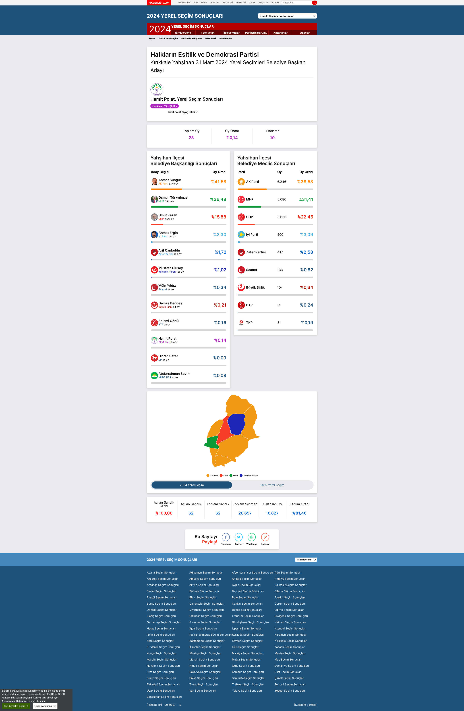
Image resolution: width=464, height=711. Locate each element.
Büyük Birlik (255, 287)
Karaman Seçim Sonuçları (291, 634)
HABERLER (184, 2)
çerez (62, 690)
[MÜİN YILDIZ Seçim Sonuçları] (154, 287)
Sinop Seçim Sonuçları (161, 678)
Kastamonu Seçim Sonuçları (207, 641)
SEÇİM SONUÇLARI (268, 2)
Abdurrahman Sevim (174, 374)
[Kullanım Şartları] (305, 704)
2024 (160, 28)
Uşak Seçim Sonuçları (161, 690)
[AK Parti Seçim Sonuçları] (241, 181)
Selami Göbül (168, 321)
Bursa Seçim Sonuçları (161, 603)
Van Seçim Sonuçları (202, 690)
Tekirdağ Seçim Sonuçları (163, 684)
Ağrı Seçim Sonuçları (288, 572)
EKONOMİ (228, 2)
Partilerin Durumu (256, 32)
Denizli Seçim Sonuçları (162, 609)
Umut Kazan (167, 215)
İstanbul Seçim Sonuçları (290, 628)
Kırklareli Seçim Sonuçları (163, 647)
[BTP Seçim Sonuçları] (241, 305)
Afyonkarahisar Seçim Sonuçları (252, 572)
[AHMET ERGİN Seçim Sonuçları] (154, 234)
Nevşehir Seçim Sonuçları (163, 665)
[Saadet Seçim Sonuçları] (241, 270)
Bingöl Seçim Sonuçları (162, 597)
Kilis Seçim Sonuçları (245, 647)
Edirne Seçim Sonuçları (289, 609)
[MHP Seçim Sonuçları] (241, 199)
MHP (250, 199)
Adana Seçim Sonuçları (161, 572)
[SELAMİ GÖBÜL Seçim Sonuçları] (154, 322)
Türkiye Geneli (183, 32)
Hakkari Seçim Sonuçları (290, 622)
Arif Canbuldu (169, 250)
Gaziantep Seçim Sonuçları (164, 622)
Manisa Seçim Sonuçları (290, 653)
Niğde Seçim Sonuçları (204, 665)
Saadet (251, 270)
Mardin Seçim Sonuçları (162, 659)
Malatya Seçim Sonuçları (247, 653)
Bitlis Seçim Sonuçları (203, 597)
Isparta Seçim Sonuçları (247, 628)
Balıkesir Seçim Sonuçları (291, 585)
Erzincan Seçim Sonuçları (205, 616)
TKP (249, 323)
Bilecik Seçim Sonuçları (290, 591)
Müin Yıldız (167, 285)
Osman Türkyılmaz (172, 197)
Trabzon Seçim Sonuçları (248, 684)
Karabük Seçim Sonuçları (248, 634)
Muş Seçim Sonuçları (288, 659)
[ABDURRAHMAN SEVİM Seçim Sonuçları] (154, 375)
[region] (36, 700)
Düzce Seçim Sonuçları (247, 609)
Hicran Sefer (168, 356)
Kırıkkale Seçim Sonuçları (291, 641)
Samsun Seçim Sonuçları (248, 672)
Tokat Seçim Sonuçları (203, 684)
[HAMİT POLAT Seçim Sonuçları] (154, 340)
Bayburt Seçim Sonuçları (248, 591)
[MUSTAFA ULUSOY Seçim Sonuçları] (154, 270)
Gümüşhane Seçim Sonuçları (250, 622)
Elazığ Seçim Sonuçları (161, 616)
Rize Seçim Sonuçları (160, 672)
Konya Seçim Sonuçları (161, 653)
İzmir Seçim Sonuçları (161, 634)
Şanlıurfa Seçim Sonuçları (248, 678)
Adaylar (305, 32)
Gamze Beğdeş (170, 303)
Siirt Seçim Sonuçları (288, 672)
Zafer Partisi (256, 252)
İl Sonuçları (208, 32)
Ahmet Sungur (169, 180)
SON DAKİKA (200, 2)
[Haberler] (159, 4)
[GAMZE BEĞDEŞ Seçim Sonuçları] (154, 305)
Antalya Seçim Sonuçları (290, 578)
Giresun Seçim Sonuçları (205, 622)
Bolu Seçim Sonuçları (245, 597)
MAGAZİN (241, 2)
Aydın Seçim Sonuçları (246, 585)
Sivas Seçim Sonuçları (203, 678)
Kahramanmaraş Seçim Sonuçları (210, 634)
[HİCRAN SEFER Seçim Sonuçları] (154, 358)
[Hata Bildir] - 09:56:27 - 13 (164, 704)
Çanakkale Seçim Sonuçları (206, 603)
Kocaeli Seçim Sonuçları (290, 647)
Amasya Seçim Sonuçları (205, 578)
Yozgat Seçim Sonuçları (290, 690)
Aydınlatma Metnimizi (14, 701)
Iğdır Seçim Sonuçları (203, 628)
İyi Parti (252, 234)
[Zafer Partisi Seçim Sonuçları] (241, 252)
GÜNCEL (214, 2)
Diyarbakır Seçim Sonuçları (206, 609)
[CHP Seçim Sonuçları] (241, 217)
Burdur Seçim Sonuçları (290, 597)
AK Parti (252, 182)
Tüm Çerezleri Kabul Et (16, 706)
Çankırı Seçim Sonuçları (247, 603)
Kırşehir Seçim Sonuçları (205, 647)
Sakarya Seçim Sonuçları (205, 672)
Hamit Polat (167, 338)
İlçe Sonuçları (231, 32)
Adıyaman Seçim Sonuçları (206, 572)
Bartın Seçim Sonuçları (161, 591)
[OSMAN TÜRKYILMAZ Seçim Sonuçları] (154, 199)
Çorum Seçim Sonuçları (290, 603)
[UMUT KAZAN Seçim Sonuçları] (154, 217)
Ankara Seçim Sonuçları (247, 578)
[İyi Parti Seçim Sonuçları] (241, 234)
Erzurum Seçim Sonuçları (248, 616)
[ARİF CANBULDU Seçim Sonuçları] (154, 252)
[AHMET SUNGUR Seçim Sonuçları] (154, 181)
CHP (249, 217)
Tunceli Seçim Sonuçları (290, 684)
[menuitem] (222, 461)
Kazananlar (281, 32)
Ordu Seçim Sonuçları (246, 665)
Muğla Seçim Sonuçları (246, 659)
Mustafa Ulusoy (170, 268)
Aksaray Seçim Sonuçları (163, 578)
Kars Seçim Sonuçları (160, 641)
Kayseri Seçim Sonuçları (247, 641)
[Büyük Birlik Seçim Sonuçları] (241, 287)
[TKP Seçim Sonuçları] (241, 322)
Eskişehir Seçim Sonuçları (291, 616)
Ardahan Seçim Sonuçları (163, 585)
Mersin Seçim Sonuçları (204, 659)
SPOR (252, 2)
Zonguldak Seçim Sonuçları (164, 696)
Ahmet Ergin (168, 233)
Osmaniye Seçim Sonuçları (292, 665)
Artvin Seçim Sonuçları (204, 585)
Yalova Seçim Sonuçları (247, 690)
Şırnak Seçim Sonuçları (289, 678)
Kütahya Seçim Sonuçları (205, 653)
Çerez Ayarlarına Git (45, 706)
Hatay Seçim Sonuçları (161, 628)
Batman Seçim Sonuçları (205, 591)
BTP (249, 305)
